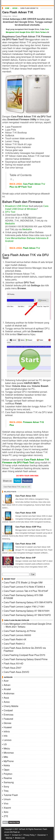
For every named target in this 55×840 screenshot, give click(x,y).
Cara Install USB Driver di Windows (26, 207)
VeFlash (22, 829)
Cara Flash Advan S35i (25, 512)
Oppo (6, 769)
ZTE (6, 816)
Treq (6, 790)
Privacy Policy (29, 835)
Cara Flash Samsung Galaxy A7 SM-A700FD (27, 615)
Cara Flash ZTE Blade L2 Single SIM (23, 582)
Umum (7, 799)
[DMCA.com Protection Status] (11, 823)
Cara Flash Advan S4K (25, 543)
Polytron (8, 773)
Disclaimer (41, 835)
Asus (6, 697)
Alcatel (7, 689)
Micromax (9, 752)
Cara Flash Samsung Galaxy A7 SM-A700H (26, 610)
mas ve (24, 486)
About (6, 835)
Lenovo (7, 740)
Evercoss (8, 714)
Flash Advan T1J (31, 247)
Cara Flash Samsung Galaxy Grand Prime (26, 659)
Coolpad (8, 710)
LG (5, 744)
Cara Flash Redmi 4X (15, 639)
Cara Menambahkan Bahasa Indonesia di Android (26, 239)
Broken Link (20, 837)
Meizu (7, 748)
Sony (6, 786)
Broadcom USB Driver (16, 206)
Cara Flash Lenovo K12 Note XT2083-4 (24, 586)
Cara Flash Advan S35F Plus (28, 526)
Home (7, 8)
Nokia (7, 765)
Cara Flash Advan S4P (25, 557)
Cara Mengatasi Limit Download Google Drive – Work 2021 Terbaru (27, 625)
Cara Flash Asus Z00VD (16, 672)
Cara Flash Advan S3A (25, 495)
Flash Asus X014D (13, 663)
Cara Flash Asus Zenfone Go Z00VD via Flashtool (25, 649)
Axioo (7, 702)
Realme (8, 778)
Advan (14, 8)
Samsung (9, 782)
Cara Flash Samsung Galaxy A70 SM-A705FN (28, 602)
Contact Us (16, 835)
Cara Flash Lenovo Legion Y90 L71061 (24, 606)
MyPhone (9, 761)
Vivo (6, 803)
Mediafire (10, 223)
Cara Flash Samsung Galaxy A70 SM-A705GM (23, 596)
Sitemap (9, 837)
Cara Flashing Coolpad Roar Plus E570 (24, 655)
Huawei (8, 727)
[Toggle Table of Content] (12, 179)
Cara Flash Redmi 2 (14, 643)
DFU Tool (10, 211)
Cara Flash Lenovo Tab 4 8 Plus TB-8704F (26, 591)
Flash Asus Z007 (12, 667)
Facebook (27, 480)
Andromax (9, 693)
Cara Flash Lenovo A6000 (17, 635)
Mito (6, 757)
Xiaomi (7, 807)
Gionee (7, 723)
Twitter (17, 480)
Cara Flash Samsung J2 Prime (20, 631)
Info (5, 735)
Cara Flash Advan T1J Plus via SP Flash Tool (27, 185)
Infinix (7, 731)
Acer (6, 680)
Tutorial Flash (11, 795)
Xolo (6, 812)
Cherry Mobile (11, 706)
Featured (8, 718)
